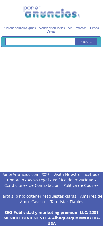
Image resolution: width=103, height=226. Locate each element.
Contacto (15, 180)
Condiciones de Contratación (32, 185)
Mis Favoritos (77, 28)
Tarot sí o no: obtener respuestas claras (38, 196)
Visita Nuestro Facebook (76, 174)
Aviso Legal (38, 180)
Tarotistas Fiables (66, 201)
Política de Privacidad (73, 180)
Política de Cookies (81, 185)
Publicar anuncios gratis (19, 28)
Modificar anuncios (52, 28)
